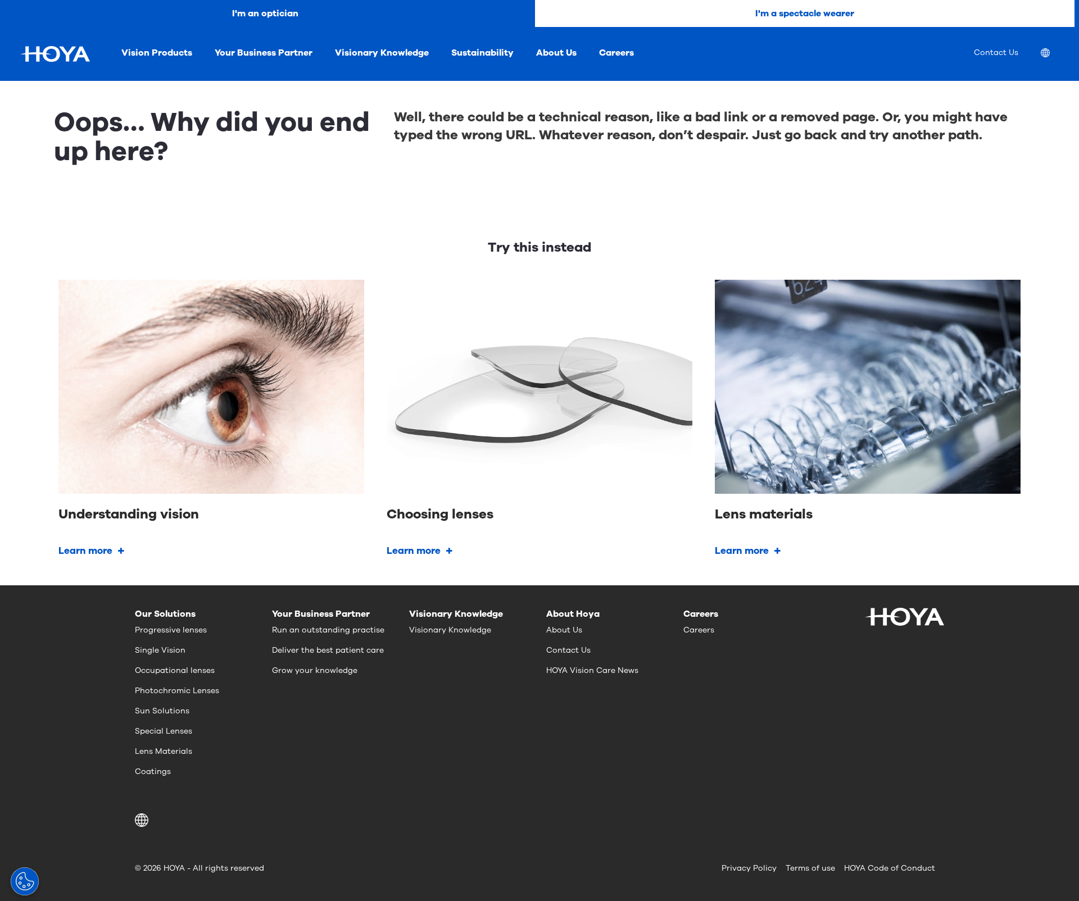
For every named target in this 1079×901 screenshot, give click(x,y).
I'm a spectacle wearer (804, 13)
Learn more (85, 550)
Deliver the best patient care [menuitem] (328, 650)
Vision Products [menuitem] (156, 53)
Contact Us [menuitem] (996, 52)
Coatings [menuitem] (153, 771)
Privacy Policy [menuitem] (749, 868)
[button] (143, 820)
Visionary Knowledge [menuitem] (382, 53)
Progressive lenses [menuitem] (171, 630)
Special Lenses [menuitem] (163, 731)
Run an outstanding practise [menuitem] (328, 630)
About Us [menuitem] (556, 53)
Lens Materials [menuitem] (163, 751)
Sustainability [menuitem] (482, 53)
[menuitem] (1054, 54)
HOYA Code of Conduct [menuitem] (889, 868)
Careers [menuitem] (616, 53)
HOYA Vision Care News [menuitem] (592, 670)
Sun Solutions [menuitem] (162, 711)
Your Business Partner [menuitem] (263, 53)
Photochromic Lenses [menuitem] (177, 690)
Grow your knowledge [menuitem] (314, 670)
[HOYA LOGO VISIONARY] (55, 54)
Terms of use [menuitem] (810, 868)
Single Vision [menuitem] (160, 650)
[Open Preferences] (25, 881)
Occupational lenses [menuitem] (175, 670)
